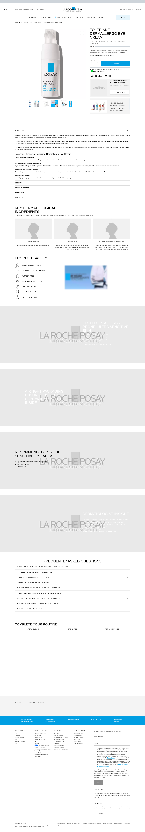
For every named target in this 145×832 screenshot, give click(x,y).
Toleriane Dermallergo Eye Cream (67, 676)
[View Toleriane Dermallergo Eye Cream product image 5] (54, 103)
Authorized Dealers (40, 739)
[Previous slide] (13, 64)
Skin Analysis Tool (59, 741)
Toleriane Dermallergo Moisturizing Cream (119, 81)
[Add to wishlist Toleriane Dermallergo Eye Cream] (82, 33)
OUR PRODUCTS (20, 730)
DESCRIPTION (19, 130)
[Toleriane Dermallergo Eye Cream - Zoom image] (50, 63)
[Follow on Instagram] (95, 807)
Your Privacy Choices (43, 745)
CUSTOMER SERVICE (41, 730)
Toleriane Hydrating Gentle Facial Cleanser (32, 676)
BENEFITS (18, 183)
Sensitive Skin (78, 735)
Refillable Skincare (59, 747)
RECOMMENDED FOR (22, 188)
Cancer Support (58, 735)
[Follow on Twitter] (120, 807)
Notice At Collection (40, 747)
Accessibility (38, 756)
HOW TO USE (19, 198)
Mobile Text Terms (118, 823)
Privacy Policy (38, 737)
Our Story (56, 734)
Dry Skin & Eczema (20, 741)
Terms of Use (38, 751)
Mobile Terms (111, 758)
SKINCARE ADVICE (79, 730)
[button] (72, 130)
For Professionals (39, 9)
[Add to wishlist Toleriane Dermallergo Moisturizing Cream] (127, 639)
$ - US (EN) (6, 9)
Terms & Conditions (109, 771)
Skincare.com (127, 823)
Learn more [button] (103, 71)
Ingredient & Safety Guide (61, 737)
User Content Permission (41, 754)
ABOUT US (57, 730)
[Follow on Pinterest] (103, 807)
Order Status (38, 735)
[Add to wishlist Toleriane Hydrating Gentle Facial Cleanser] (49, 639)
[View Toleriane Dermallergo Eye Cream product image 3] (36, 103)
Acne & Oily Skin (19, 737)
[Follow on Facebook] (111, 807)
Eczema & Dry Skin (79, 737)
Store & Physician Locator (61, 749)
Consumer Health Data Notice (43, 749)
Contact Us (37, 743)
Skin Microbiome (78, 743)
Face (16, 734)
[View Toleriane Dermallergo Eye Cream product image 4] (45, 103)
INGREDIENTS (19, 193)
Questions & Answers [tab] (37, 702)
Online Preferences (40, 753)
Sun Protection (78, 741)
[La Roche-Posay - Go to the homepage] (72, 9)
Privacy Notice (117, 775)
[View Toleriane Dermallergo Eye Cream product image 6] (63, 103)
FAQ (36, 741)
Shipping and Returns (40, 734)
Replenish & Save (59, 745)
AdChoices (31, 826)
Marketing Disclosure (113, 773)
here (100, 795)
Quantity (93, 60)
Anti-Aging (17, 735)
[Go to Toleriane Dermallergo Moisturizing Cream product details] (99, 88)
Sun (16, 739)
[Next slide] (88, 64)
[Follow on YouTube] (128, 807)
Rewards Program (59, 739)
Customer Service (28, 9)
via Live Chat (116, 793)
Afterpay (56, 743)
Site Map (69, 823)
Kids (16, 743)
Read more (122, 52)
